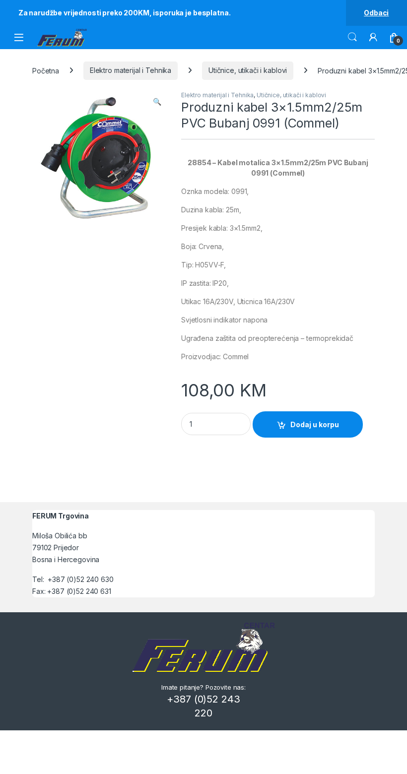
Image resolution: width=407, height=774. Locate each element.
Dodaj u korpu (314, 424)
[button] (157, 102)
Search (352, 37)
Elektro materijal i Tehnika (130, 70)
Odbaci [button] (376, 12)
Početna (45, 70)
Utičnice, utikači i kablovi (247, 70)
